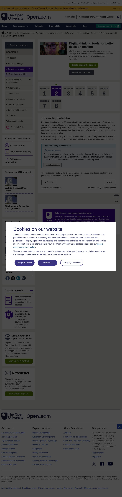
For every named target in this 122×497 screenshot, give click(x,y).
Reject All (47, 263)
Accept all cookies (24, 263)
